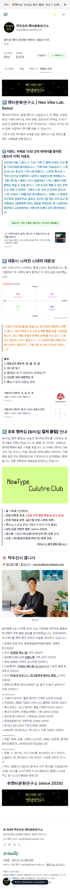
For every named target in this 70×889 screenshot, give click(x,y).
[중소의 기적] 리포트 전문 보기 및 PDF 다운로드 (35, 223)
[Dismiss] (65, 4)
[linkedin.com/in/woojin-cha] (9, 844)
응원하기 (42, 55)
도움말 (6, 860)
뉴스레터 (9, 68)
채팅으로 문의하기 (55, 864)
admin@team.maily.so (32, 864)
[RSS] (19, 844)
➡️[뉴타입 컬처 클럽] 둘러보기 (52, 544)
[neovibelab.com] (4, 844)
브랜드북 (30, 657)
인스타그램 (12, 564)
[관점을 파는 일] (19, 652)
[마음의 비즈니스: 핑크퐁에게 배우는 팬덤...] (34, 675)
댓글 (22, 68)
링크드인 (26, 564)
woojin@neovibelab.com (48, 564)
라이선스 (48, 882)
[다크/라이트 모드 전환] (55, 14)
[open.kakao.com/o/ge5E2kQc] (14, 844)
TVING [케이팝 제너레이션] (33, 666)
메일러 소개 (45, 68)
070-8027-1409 (39, 875)
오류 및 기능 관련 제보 (22, 860)
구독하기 (59, 55)
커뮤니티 (33, 68)
